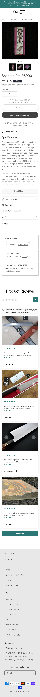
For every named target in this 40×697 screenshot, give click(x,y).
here (17, 271)
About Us (8, 599)
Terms (24, 256)
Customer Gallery (11, 585)
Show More (7, 357)
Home (3, 19)
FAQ (6, 620)
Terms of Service (11, 625)
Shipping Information (12, 604)
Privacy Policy (10, 630)
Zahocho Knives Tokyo (22, 691)
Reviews (7, 580)
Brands (7, 570)
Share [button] (6, 224)
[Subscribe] (33, 673)
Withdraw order (10, 614)
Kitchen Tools (12, 19)
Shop (6, 565)
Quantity (5, 89)
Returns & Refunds (11, 609)
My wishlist (8, 559)
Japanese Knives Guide (13, 575)
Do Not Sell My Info (12, 635)
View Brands (23, 244)
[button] (4, 12)
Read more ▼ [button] (20, 191)
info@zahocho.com (20, 125)
